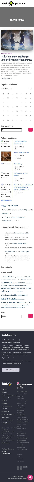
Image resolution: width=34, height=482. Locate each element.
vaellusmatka (4, 307)
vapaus (8, 307)
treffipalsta (22, 305)
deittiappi (14, 277)
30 (26, 98)
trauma (18, 305)
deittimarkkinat (20, 276)
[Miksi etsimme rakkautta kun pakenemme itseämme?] (17, 40)
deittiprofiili (27, 277)
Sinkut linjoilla (25, 251)
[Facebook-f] (21, 467)
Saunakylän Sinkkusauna (21, 152)
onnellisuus (22, 288)
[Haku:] (14, 131)
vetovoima (12, 307)
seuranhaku (11, 53)
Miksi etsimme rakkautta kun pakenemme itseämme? (16, 58)
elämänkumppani (11, 279)
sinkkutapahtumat (19, 302)
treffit (27, 305)
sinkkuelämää (8, 298)
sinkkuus (4, 53)
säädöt (2, 305)
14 (26, 107)
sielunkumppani (6, 295)
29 (30, 115)
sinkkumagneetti (6, 302)
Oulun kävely (18, 164)
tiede (11, 305)
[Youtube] (26, 467)
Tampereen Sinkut (10, 251)
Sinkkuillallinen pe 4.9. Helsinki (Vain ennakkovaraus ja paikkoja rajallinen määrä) (23, 187)
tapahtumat (7, 305)
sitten (8, 78)
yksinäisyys (22, 307)
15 (30, 107)
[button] (31, 3)
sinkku (14, 295)
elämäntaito (18, 279)
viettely (17, 307)
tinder (14, 305)
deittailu (4, 277)
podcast (28, 288)
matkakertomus (6, 288)
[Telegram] (18, 469)
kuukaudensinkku (19, 285)
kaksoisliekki (21, 282)
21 (26, 111)
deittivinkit (4, 279)
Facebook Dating (28, 279)
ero (22, 279)
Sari (22, 422)
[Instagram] (18, 467)
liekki (25, 285)
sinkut (29, 302)
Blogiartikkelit (12, 206)
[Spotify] (21, 469)
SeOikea (12, 291)
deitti (9, 276)
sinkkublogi (22, 295)
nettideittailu (15, 288)
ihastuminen (15, 282)
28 (26, 115)
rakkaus (5, 291)
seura (15, 291)
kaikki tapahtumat (6, 200)
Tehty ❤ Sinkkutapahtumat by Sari (17, 478)
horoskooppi (6, 282)
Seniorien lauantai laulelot (21, 233)
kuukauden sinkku (9, 285)
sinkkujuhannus (20, 299)
